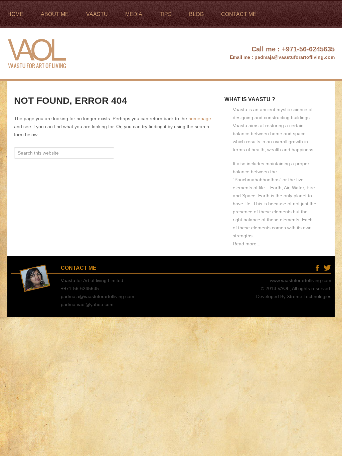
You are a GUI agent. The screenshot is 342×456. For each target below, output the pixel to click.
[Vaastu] (38, 76)
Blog (307, 267)
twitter (327, 267)
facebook (317, 267)
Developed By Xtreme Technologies (293, 296)
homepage (199, 118)
